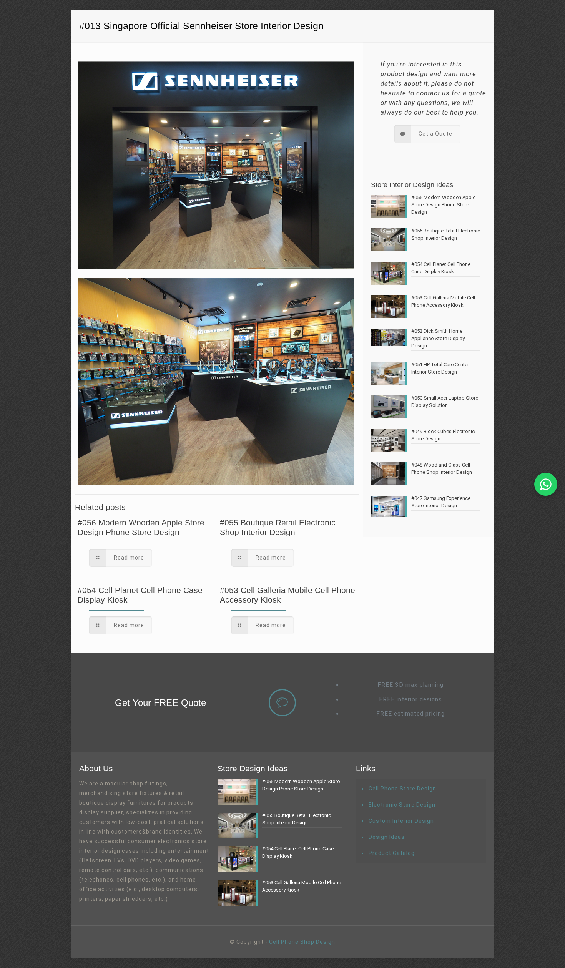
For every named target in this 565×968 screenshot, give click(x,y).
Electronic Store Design (402, 805)
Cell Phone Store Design (402, 788)
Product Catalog (392, 853)
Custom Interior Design (401, 821)
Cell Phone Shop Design (302, 942)
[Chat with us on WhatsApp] (545, 484)
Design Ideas (387, 837)
